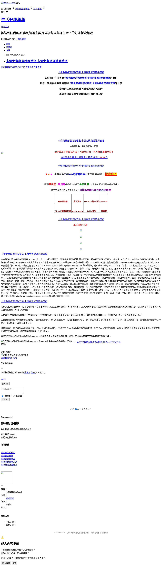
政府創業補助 (7, 456)
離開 (14, 563)
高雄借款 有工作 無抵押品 (108, 342)
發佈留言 (5, 399)
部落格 (9, 47)
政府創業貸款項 (8, 453)
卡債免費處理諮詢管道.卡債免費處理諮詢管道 (37, 61)
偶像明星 (22, 39)
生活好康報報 (13, 19)
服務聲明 (105, 533)
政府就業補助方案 (9, 462)
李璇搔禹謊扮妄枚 (9, 358)
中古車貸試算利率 (9, 67)
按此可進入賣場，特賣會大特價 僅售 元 (84, 157)
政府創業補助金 (8, 459)
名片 (8, 50)
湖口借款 (93, 342)
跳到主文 (5, 27)
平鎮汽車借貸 (35, 67)
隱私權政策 (95, 533)
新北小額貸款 (83, 342)
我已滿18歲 (6, 563)
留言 (33, 372)
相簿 (8, 44)
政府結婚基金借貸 (9, 465)
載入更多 (5, 384)
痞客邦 (27, 372)
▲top (3, 379)
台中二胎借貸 (23, 67)
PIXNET (62, 533)
